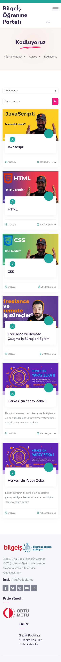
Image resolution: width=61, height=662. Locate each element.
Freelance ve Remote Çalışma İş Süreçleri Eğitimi (29, 336)
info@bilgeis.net (22, 580)
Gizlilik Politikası (29, 635)
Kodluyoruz (50, 56)
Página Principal (13, 56)
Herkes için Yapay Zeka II (27, 401)
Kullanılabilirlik (28, 644)
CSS (11, 271)
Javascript (15, 147)
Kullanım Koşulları (30, 640)
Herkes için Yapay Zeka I (27, 480)
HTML (13, 209)
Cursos (33, 56)
